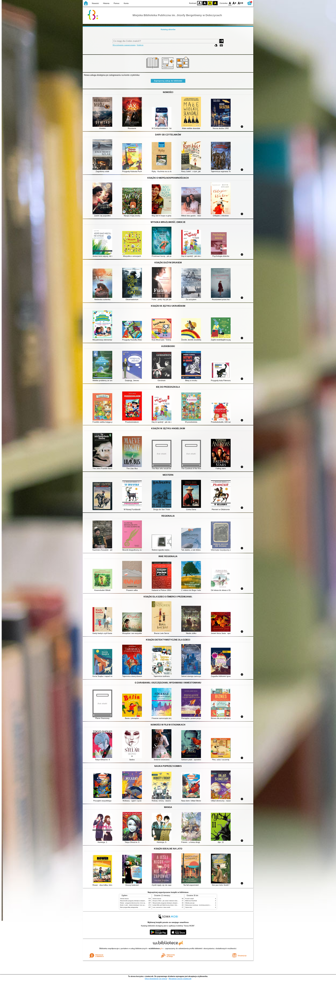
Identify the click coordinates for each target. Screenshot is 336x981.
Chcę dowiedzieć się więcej (156, 979)
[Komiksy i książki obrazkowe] (183, 69)
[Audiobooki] (168, 69)
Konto (126, 3)
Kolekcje (140, 45)
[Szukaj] (221, 41)
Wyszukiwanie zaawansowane (124, 45)
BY (215, 3)
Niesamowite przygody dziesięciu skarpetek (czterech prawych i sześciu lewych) (144, 900)
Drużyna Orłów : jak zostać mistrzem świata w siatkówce (169, 900)
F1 (234, 3)
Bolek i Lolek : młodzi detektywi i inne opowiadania (135, 905)
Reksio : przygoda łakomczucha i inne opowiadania (135, 903)
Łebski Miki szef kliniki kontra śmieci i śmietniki (166, 905)
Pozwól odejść (189, 898)
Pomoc (116, 3)
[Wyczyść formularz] (216, 45)
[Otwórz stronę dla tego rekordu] (103, 112)
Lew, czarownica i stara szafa (161, 907)
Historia (106, 3)
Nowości (95, 3)
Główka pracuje (190, 903)
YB (210, 3)
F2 (240, 3)
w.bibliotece (155, 948)
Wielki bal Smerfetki (191, 900)
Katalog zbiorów (168, 29)
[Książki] (153, 69)
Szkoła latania (124, 898)
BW (204, 3)
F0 (230, 3)
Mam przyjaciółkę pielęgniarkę (129, 907)
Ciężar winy (188, 907)
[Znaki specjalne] (221, 45)
